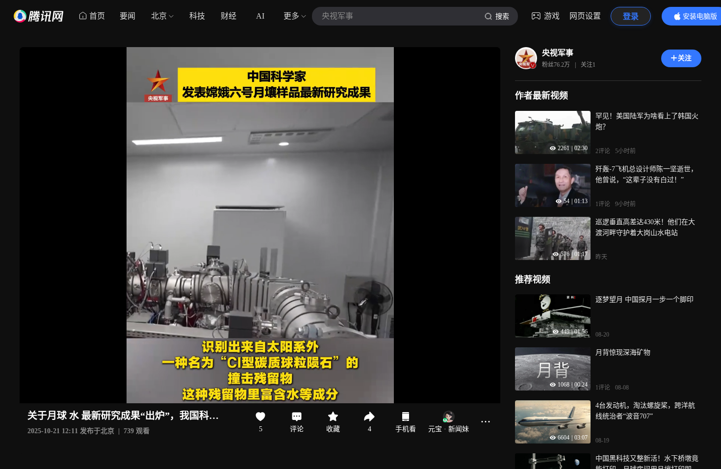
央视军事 (557, 53)
